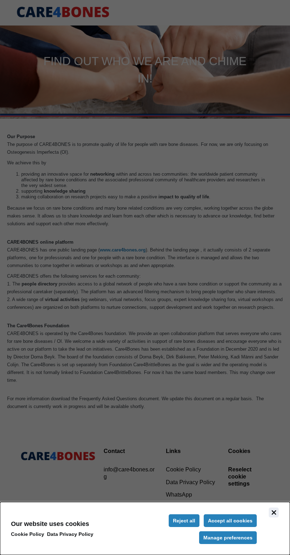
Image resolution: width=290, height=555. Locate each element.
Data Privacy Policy (70, 534)
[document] (145, 528)
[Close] (274, 512)
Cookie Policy (27, 534)
